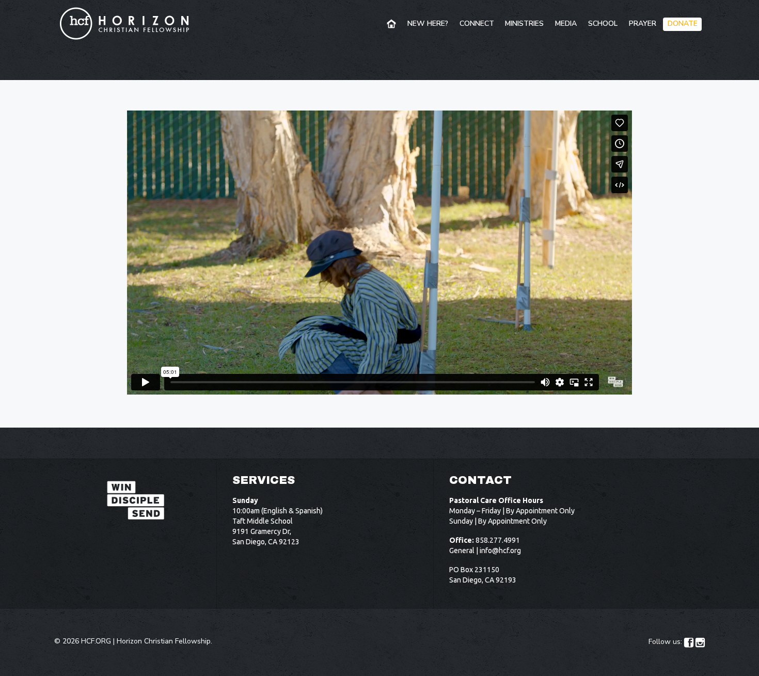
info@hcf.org (500, 550)
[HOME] (392, 24)
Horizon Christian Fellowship (164, 641)
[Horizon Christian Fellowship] (125, 23)
